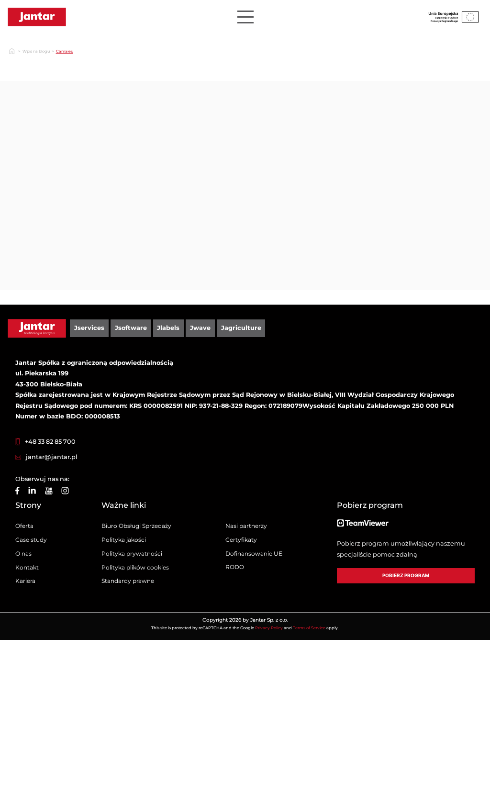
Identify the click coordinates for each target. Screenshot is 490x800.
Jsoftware (131, 327)
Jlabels (168, 327)
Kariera (25, 580)
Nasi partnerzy (246, 525)
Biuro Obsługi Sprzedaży (136, 525)
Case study (31, 539)
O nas (23, 553)
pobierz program (405, 575)
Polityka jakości (123, 539)
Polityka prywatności (131, 553)
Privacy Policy (269, 627)
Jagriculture (241, 327)
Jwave (200, 327)
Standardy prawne (127, 580)
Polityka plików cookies (135, 567)
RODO (234, 566)
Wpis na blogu (36, 51)
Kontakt (27, 567)
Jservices (89, 327)
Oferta (24, 525)
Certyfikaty (241, 539)
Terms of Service (309, 627)
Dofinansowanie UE (253, 553)
